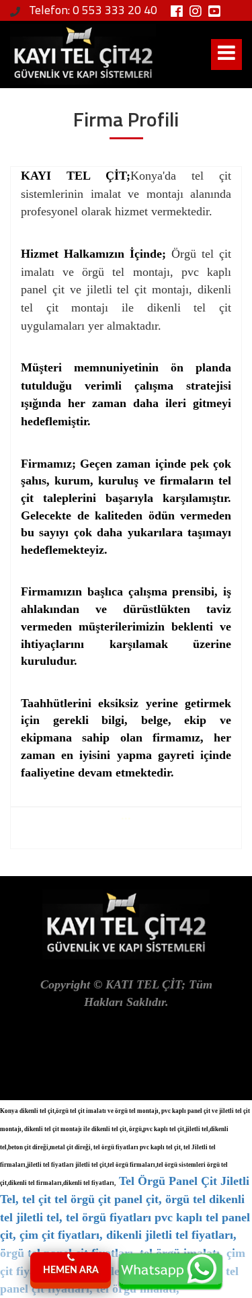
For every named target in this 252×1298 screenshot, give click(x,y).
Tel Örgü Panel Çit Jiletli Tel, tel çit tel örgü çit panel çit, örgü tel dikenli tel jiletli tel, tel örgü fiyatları (124, 1198)
